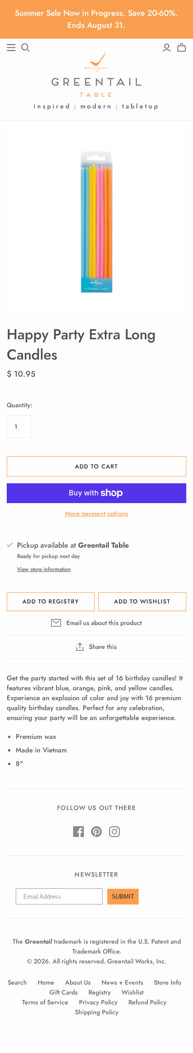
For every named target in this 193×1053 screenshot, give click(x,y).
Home (46, 982)
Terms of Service (45, 1002)
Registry (99, 992)
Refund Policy (147, 1002)
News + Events (122, 982)
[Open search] (25, 47)
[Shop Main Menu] (11, 47)
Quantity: (19, 405)
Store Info (167, 982)
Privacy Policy (98, 1002)
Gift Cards (63, 992)
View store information (44, 569)
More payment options (96, 513)
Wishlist (133, 992)
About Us (78, 982)
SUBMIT (123, 896)
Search (17, 982)
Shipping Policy (96, 1012)
